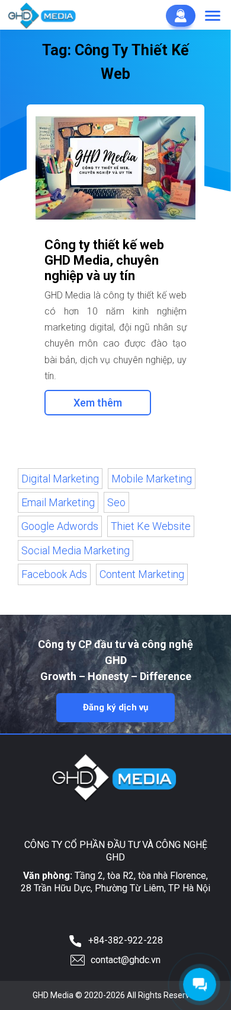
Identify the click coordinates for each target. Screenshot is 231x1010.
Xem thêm (97, 402)
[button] (212, 16)
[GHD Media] (42, 15)
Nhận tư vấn (180, 16)
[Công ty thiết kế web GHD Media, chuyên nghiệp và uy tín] (115, 168)
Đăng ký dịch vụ (115, 707)
